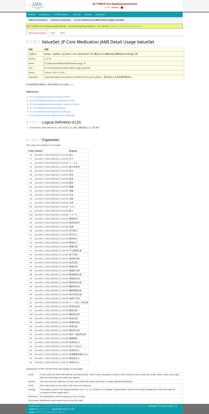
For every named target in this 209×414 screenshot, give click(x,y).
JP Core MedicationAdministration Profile (50, 96)
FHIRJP (32, 14)
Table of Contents (43, 411)
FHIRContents (61, 14)
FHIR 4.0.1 (44, 408)
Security (77, 14)
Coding (87, 389)
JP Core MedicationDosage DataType (48, 107)
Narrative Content (37, 32)
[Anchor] (157, 41)
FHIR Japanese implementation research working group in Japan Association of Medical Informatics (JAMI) (93, 405)
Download (100, 14)
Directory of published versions (124, 26)
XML (53, 32)
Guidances (44, 14)
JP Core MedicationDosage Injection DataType (52, 115)
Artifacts (88, 14)
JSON (62, 32)
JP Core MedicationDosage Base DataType (50, 111)
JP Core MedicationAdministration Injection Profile (54, 104)
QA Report (60, 411)
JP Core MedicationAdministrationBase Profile (52, 100)
